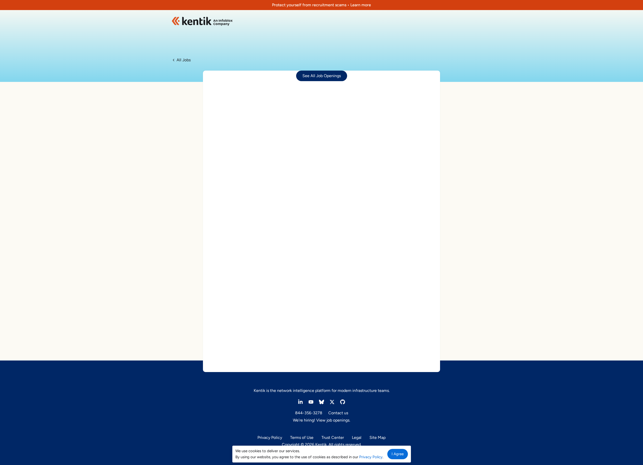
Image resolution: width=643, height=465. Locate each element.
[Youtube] (310, 401)
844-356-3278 (308, 412)
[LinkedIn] (300, 401)
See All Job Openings (321, 75)
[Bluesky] (321, 401)
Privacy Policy (269, 437)
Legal (356, 437)
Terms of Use (301, 437)
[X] (332, 401)
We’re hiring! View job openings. (321, 420)
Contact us (338, 412)
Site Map (377, 437)
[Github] (342, 401)
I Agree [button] (398, 454)
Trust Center (333, 437)
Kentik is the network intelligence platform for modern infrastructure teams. (322, 390)
